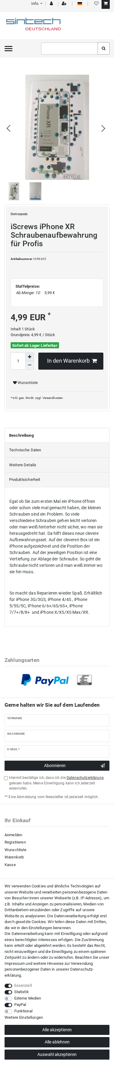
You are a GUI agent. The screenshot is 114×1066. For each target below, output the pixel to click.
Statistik (21, 992)
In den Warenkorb (68, 361)
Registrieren (15, 842)
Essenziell (23, 985)
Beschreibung (21, 435)
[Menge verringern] (29, 365)
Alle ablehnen (57, 1041)
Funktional (23, 1011)
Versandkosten (53, 398)
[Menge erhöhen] (29, 357)
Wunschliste (27, 383)
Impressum (15, 963)
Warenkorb (14, 857)
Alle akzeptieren (57, 1029)
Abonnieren (55, 765)
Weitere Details (22, 465)
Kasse (10, 864)
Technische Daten (25, 450)
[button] (36, 3)
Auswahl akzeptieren (57, 1054)
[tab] (57, 435)
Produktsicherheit (24, 479)
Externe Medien (27, 998)
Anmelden (13, 835)
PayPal (20, 1004)
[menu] (8, 48)
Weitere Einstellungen (24, 1017)
